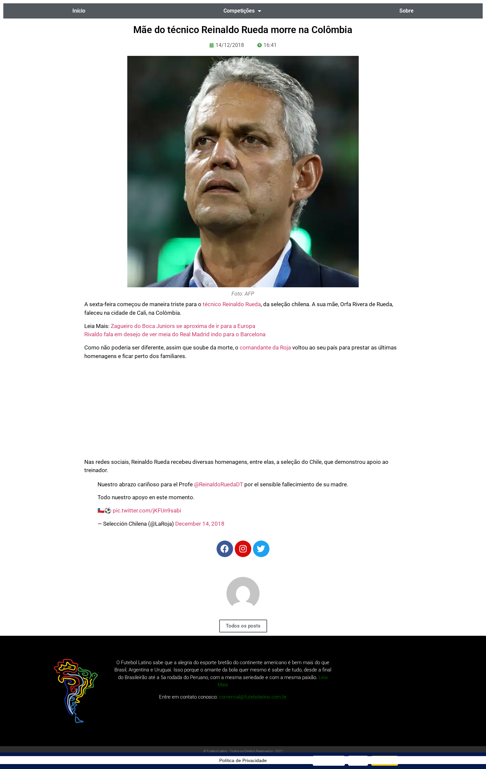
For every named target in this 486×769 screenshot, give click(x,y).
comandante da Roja (265, 347)
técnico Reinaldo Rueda (232, 304)
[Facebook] (225, 549)
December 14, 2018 (199, 523)
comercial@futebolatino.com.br (253, 697)
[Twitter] (261, 549)
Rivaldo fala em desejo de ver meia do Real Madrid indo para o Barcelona (174, 334)
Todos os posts (243, 626)
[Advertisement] (243, 411)
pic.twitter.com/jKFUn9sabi (147, 510)
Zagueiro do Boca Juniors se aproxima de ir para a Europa (183, 326)
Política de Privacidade (243, 760)
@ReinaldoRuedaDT (218, 484)
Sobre (406, 11)
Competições (239, 11)
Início (78, 11)
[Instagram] (243, 549)
